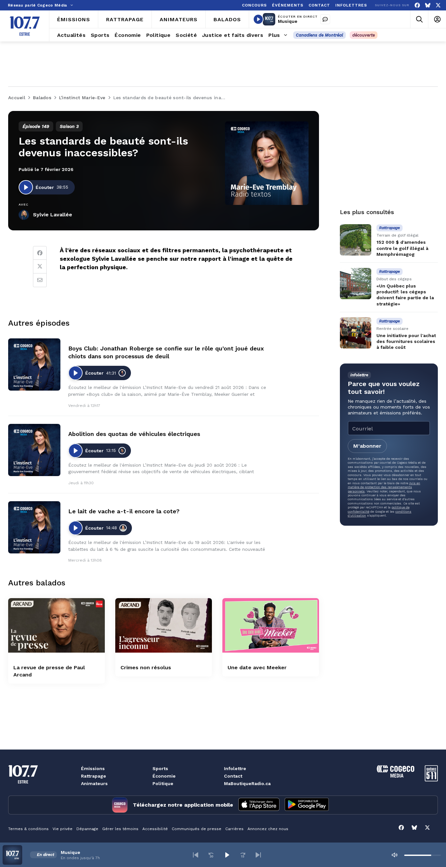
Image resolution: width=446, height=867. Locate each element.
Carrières (234, 829)
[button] (195, 854)
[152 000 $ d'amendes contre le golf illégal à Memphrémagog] (355, 239)
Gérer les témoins (120, 829)
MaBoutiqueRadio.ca (247, 783)
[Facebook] (417, 5)
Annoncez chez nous (267, 829)
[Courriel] (40, 280)
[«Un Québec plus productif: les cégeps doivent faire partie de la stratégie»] (355, 283)
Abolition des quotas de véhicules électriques (134, 433)
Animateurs (94, 783)
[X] (438, 5)
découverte (363, 35)
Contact (233, 776)
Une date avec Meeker (257, 667)
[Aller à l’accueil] (24, 26)
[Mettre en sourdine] (394, 854)
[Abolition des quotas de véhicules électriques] (34, 450)
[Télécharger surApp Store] (258, 805)
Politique (162, 783)
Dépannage (87, 829)
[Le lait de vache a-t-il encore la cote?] (34, 527)
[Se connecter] (437, 19)
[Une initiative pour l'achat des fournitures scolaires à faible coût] (355, 332)
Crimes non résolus (145, 667)
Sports (160, 768)
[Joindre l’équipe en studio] (325, 19)
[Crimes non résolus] (163, 625)
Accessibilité (155, 829)
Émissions (93, 768)
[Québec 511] (431, 780)
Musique (287, 21)
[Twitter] (40, 266)
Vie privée (62, 829)
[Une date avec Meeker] (270, 625)
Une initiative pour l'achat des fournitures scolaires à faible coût (406, 341)
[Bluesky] (427, 5)
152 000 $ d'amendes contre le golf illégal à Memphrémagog (402, 248)
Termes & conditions (28, 829)
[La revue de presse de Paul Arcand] (56, 625)
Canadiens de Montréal (319, 35)
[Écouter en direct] (258, 19)
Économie (164, 776)
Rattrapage (93, 776)
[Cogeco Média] (395, 776)
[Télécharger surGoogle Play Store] (307, 805)
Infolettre (235, 768)
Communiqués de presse (196, 829)
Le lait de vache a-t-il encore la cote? (124, 511)
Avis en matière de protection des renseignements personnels (384, 487)
